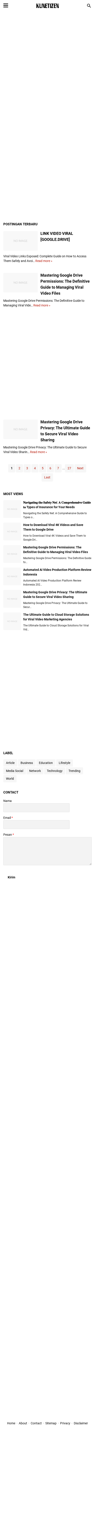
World (10, 778)
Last (47, 477)
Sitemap (51, 1423)
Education (46, 763)
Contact (36, 1423)
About (23, 1423)
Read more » (43, 261)
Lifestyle (64, 763)
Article (10, 763)
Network (35, 771)
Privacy (65, 1423)
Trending (74, 771)
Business (27, 763)
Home (11, 1423)
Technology (55, 771)
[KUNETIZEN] (47, 6)
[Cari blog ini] (89, 5)
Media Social (14, 771)
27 (69, 468)
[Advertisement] (47, 66)
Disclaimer (81, 1423)
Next (80, 468)
